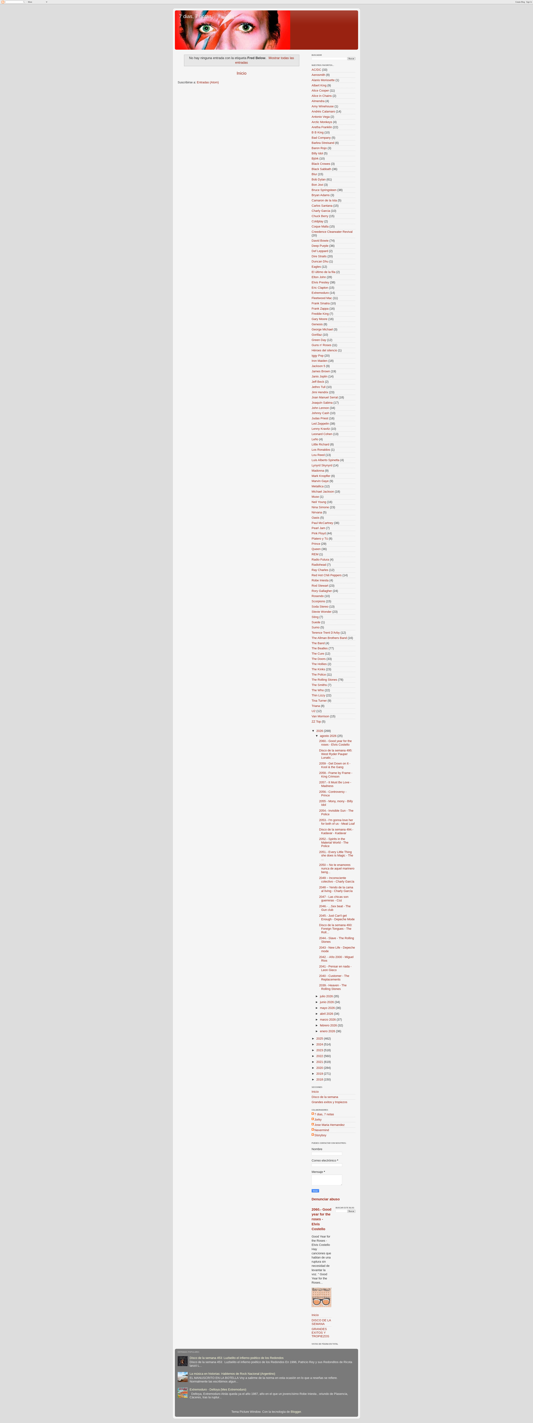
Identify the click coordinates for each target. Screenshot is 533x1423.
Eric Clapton (320, 287)
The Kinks (318, 669)
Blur (314, 174)
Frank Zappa (320, 308)
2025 (320, 1038)
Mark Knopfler (321, 476)
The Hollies (319, 664)
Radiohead (319, 564)
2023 (320, 1050)
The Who (318, 690)
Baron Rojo (319, 148)
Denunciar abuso (326, 1199)
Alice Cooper (320, 90)
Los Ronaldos (321, 449)
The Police (319, 674)
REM (315, 554)
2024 (320, 1044)
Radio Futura (320, 559)
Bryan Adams (321, 195)
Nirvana (317, 512)
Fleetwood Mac (322, 298)
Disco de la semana (325, 1097)
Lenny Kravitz (321, 428)
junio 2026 (327, 1002)
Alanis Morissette (323, 80)
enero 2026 (328, 1031)
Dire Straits (319, 256)
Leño (315, 439)
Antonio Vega (321, 116)
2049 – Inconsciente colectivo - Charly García (336, 879)
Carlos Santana (322, 205)
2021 (320, 1062)
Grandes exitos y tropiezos (329, 1102)
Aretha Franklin (322, 127)
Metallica (318, 486)
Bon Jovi (317, 184)
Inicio (242, 73)
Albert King (319, 85)
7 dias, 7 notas (195, 16)
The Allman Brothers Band (329, 638)
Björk (315, 158)
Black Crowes (321, 163)
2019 (320, 1073)
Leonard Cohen (322, 434)
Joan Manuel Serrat (325, 397)
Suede (316, 622)
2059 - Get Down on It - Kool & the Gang (334, 765)
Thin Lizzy (318, 695)
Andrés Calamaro (323, 111)
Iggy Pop (318, 355)
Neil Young (319, 502)
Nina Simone (320, 507)
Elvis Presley (320, 282)
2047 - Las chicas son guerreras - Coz (333, 898)
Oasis (315, 517)
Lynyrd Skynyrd (322, 465)
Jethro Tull (318, 387)
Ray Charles (320, 570)
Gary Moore (319, 319)
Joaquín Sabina (322, 402)
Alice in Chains (322, 96)
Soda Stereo (320, 606)
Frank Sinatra (321, 303)
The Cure (318, 653)
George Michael (322, 329)
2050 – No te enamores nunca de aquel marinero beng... (336, 868)
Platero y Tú (320, 538)
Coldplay (317, 221)
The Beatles (320, 648)
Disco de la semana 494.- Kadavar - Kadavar (336, 831)
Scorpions (318, 601)
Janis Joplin (319, 376)
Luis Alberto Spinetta (325, 460)
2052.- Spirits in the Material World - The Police (333, 842)
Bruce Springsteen (324, 190)
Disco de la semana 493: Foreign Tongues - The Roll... (335, 928)
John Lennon (320, 408)
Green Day (319, 340)
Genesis (317, 324)
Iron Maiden (319, 360)
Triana (316, 706)
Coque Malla (320, 226)
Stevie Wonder (321, 611)
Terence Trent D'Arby (326, 632)
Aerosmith (318, 75)
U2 (313, 711)
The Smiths (319, 685)
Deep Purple (320, 245)
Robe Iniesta (320, 580)
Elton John (319, 277)
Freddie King (320, 313)
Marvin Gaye (320, 481)
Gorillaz (317, 334)
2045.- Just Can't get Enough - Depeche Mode (337, 917)
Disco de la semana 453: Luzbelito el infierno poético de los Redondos (237, 1358)
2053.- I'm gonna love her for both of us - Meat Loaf (337, 821)
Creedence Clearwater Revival (332, 231)
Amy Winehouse (323, 106)
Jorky (318, 1119)
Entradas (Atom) (208, 82)
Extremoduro (320, 293)
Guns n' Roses (321, 345)
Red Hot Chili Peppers (327, 575)
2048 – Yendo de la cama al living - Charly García (336, 889)
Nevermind (321, 1130)
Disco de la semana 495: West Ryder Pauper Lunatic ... (335, 754)
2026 (320, 731)
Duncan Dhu (320, 261)
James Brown (321, 371)
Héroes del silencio (324, 350)
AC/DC (316, 69)
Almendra (318, 101)
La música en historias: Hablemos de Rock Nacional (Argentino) (232, 1373)
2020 (320, 1068)
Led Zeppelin (320, 423)
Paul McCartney (322, 523)
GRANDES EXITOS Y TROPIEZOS (320, 1332)
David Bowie (320, 240)
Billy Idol (317, 153)
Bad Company (321, 137)
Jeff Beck (318, 381)
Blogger (296, 1411)
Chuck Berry (320, 216)
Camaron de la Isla (324, 200)
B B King (318, 132)
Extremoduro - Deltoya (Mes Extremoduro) (218, 1389)
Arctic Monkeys (322, 122)
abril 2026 (327, 1013)
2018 (320, 1079)
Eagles (316, 266)
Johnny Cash (320, 413)
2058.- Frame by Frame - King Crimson (335, 774)
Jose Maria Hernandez (329, 1125)
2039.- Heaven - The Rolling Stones (333, 987)
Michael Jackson (323, 491)
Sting (315, 617)
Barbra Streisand (323, 143)
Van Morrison (320, 716)
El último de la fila (323, 272)
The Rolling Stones (324, 679)
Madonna (318, 470)
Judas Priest (320, 418)
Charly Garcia (321, 211)
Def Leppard (320, 251)
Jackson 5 (318, 366)
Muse (315, 496)
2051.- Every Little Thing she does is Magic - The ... (336, 855)
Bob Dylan (319, 179)
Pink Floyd (319, 533)
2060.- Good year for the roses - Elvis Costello (335, 742)
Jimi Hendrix (320, 392)
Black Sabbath (321, 169)
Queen (316, 549)
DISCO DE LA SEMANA (321, 1322)
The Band (318, 643)
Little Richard (320, 444)
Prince (316, 543)
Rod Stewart (320, 585)
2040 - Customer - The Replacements (334, 977)
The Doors (319, 659)
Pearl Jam (318, 528)
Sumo (316, 627)
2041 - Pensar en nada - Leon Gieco (335, 968)
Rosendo (318, 596)
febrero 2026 (329, 1025)
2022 (320, 1056)
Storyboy (320, 1135)
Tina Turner (319, 700)
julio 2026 (327, 996)
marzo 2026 (328, 1019)
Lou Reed (318, 455)
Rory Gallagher (322, 591)
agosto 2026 (328, 736)
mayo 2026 (328, 1008)
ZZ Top (316, 721)
